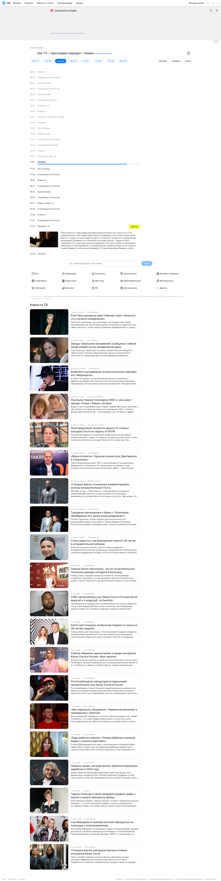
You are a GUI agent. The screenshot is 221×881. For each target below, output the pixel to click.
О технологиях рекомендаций (136, 879)
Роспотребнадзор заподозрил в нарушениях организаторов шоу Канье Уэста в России (99, 683)
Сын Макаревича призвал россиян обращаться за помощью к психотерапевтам (102, 824)
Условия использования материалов (188, 879)
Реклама (22, 879)
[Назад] (211, 10)
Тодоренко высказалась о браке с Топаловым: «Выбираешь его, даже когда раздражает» (100, 514)
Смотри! (41, 122)
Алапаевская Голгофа (48, 145)
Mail (4, 879)
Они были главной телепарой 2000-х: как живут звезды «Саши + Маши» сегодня (101, 401)
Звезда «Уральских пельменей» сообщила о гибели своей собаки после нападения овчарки (103, 345)
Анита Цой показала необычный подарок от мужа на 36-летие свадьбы (104, 627)
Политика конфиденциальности (161, 879)
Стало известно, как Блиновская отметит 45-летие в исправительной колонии (103, 542)
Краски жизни (44, 83)
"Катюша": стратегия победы (51, 117)
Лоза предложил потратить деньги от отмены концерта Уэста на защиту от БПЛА (100, 430)
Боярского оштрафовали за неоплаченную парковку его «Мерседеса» (104, 373)
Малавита (42, 226)
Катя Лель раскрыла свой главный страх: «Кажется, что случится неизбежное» (103, 317)
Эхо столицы (44, 128)
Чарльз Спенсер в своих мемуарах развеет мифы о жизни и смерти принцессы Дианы (103, 795)
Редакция (119, 879)
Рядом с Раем (44, 203)
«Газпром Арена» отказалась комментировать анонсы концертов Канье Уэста (100, 486)
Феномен (42, 105)
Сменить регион (103, 53)
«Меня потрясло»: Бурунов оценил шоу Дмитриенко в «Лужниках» (104, 458)
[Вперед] (216, 10)
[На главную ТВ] (8, 3)
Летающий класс (45, 156)
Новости (42, 72)
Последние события (47, 100)
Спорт (188, 61)
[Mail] (4, 3)
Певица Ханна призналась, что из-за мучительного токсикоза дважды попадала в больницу (103, 570)
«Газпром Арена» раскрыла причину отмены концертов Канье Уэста (99, 852)
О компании (12, 879)
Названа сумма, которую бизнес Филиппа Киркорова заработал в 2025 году (104, 767)
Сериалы (176, 61)
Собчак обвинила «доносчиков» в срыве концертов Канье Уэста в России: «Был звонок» (103, 655)
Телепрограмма (36, 47)
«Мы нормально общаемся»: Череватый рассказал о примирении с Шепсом (104, 711)
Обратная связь (210, 879)
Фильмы (163, 61)
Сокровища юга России (49, 77)
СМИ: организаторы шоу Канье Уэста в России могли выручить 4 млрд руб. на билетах (104, 598)
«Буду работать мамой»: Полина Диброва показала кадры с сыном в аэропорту (103, 739)
